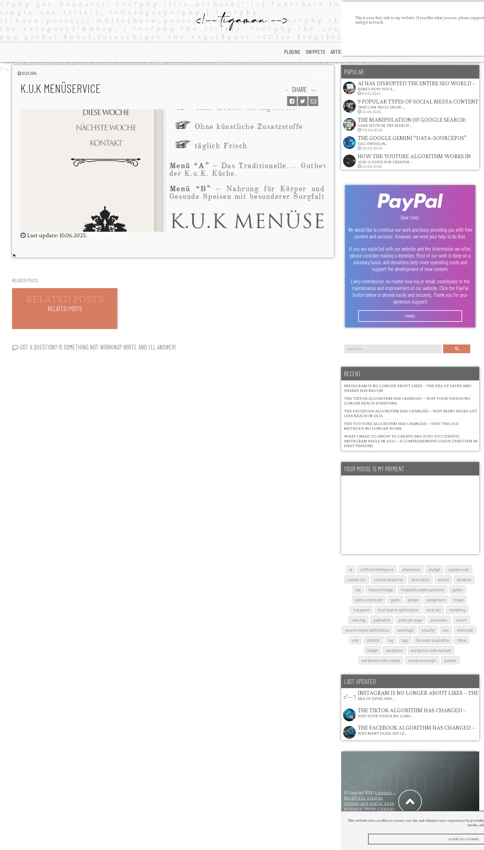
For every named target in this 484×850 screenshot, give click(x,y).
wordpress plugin (422, 660)
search (461, 619)
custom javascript (388, 579)
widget (372, 650)
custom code (458, 569)
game (395, 599)
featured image (381, 589)
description (420, 579)
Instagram (361, 609)
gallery (457, 589)
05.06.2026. (414, 161)
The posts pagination (432, 640)
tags (404, 640)
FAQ (357, 589)
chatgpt (434, 569)
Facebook (464, 579)
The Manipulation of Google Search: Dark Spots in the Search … (412, 122)
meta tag (358, 619)
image (458, 599)
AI (350, 569)
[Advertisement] (410, 514)
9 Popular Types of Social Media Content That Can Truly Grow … (418, 103)
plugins (292, 51)
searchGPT (405, 630)
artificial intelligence (377, 569)
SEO (446, 630)
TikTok (461, 640)
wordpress (394, 650)
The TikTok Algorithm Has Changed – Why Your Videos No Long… (412, 712)
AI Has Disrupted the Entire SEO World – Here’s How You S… (417, 85)
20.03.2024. (412, 142)
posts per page (410, 619)
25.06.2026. (418, 106)
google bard (436, 599)
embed (443, 579)
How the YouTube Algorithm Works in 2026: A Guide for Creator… (414, 158)
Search (456, 348)
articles (339, 51)
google (413, 599)
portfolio (320, 73)
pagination (381, 619)
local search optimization (398, 609)
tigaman (386, 808)
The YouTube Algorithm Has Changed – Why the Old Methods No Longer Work (401, 426)
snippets (315, 51)
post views (439, 619)
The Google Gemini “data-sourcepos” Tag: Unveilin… (412, 140)
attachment (411, 569)
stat (355, 640)
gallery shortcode (369, 599)
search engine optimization (367, 630)
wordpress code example (431, 650)
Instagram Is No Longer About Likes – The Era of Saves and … (418, 695)
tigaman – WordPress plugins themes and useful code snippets (370, 800)
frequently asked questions (422, 589)
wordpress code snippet (381, 660)
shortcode (465, 630)
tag (390, 640)
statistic (373, 640)
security (428, 630)
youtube (450, 660)
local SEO (434, 609)
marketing (457, 609)
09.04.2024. (412, 124)
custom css (356, 579)
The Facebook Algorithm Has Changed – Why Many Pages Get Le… (416, 730)
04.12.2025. (417, 88)
